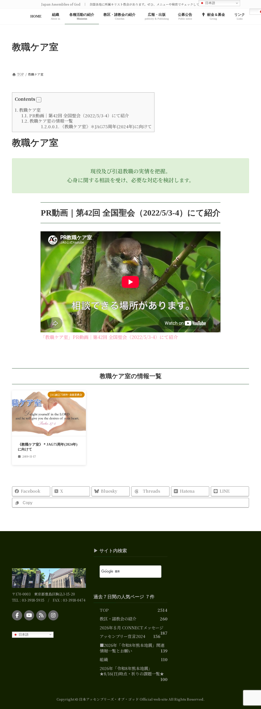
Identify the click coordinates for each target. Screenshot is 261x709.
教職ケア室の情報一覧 (47, 121)
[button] (38, 99)
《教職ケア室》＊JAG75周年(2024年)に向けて (96, 126)
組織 (104, 659)
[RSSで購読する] (41, 615)
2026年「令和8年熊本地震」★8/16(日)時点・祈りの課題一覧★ (132, 671)
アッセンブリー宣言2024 (122, 636)
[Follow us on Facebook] (17, 615)
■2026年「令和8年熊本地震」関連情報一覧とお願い (132, 648)
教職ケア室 (28, 110)
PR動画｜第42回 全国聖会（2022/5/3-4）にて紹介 (75, 115)
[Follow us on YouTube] (29, 615)
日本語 (23, 634)
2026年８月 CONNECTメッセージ (131, 628)
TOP (104, 610)
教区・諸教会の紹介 (118, 619)
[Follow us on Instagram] (53, 615)
